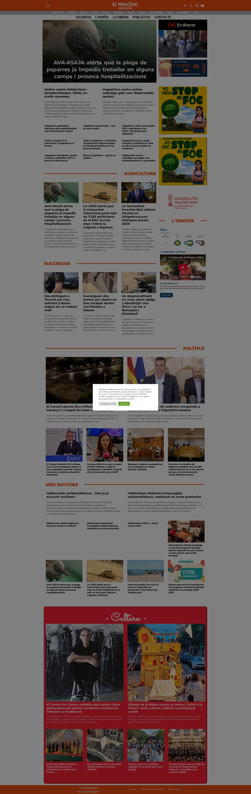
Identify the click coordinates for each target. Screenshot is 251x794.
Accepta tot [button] (124, 404)
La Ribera (121, 17)
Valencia (83, 17)
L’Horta (102, 17)
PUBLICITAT (142, 17)
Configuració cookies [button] (108, 404)
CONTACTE (163, 17)
